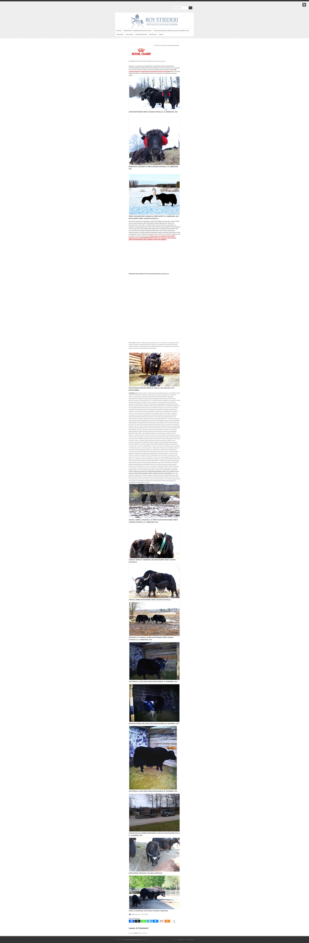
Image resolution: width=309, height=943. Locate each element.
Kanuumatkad (129, 34)
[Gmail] (161, 921)
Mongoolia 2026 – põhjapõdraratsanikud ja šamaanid (137, 30)
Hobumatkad (119, 34)
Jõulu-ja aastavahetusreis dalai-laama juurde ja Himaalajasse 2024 (171, 30)
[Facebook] (131, 921)
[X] (137, 921)
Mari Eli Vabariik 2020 (141, 34)
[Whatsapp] (143, 921)
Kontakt (161, 34)
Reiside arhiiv (152, 34)
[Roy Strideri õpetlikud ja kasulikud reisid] (154, 20)
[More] (167, 921)
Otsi (190, 8)
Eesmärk (118, 30)
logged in (136, 933)
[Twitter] (149, 921)
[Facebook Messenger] (155, 921)
